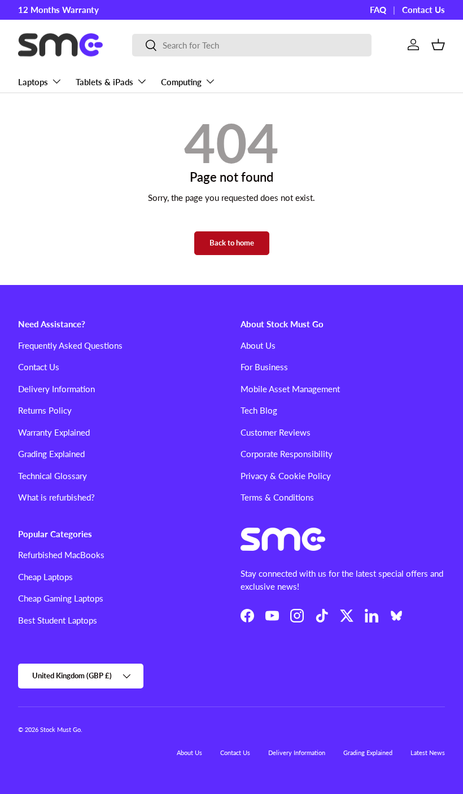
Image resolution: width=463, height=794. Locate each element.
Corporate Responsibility (287, 454)
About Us (258, 345)
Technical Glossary (52, 476)
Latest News (427, 752)
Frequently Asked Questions (70, 345)
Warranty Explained (54, 432)
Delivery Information (56, 389)
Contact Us (423, 10)
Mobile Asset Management (290, 389)
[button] (438, 44)
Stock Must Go (60, 729)
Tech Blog (259, 410)
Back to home (231, 242)
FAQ (378, 10)
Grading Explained (51, 454)
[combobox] (252, 45)
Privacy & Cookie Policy (286, 476)
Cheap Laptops (45, 577)
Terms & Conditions (277, 497)
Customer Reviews (276, 432)
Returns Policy (45, 410)
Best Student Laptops (57, 620)
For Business (264, 367)
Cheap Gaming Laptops (60, 598)
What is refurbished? (56, 497)
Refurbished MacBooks (61, 555)
